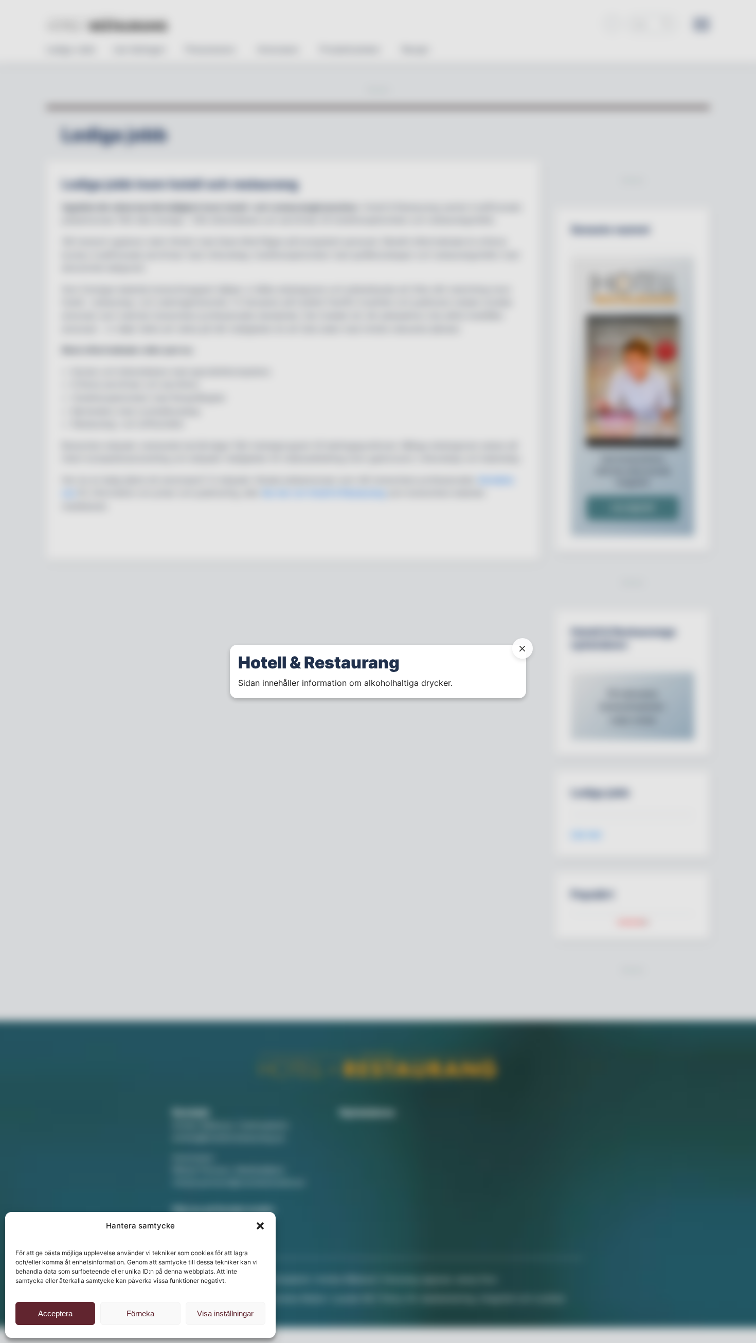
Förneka (140, 1313)
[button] (260, 1226)
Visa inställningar (225, 1313)
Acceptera (55, 1313)
